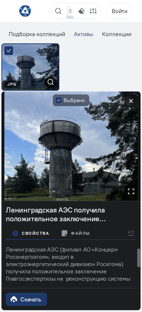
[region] (70, 11)
